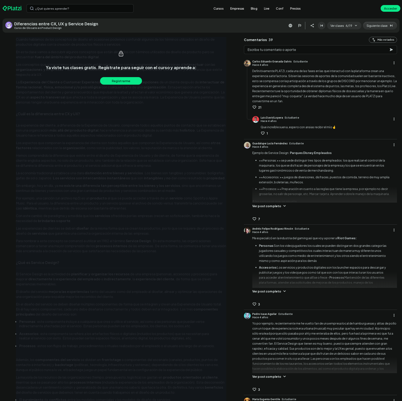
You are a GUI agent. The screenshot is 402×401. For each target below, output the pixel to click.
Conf (279, 8)
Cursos (219, 8)
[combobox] (80, 8)
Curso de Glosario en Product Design (38, 28)
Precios (295, 8)
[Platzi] (12, 8)
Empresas (237, 8)
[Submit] (31, 8)
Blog (254, 8)
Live (266, 8)
